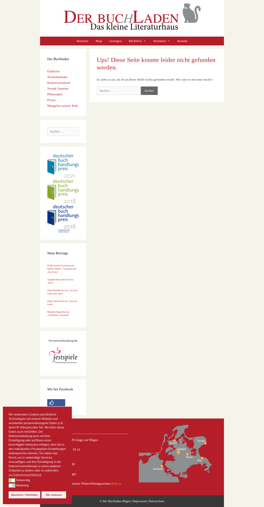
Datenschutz (157, 501)
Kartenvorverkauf (58, 83)
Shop (99, 41)
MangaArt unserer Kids (62, 106)
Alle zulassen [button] (54, 494)
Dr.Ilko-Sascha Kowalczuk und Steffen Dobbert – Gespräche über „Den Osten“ (61, 268)
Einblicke (53, 71)
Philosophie (54, 94)
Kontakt (182, 41)
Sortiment (159, 41)
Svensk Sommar (57, 88)
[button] (12, 480)
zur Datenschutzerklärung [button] (25, 474)
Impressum (140, 501)
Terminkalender (57, 77)
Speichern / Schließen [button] (24, 494)
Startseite (82, 41)
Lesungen (115, 41)
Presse (51, 100)
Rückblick (135, 41)
